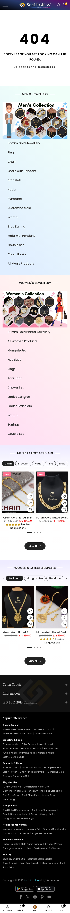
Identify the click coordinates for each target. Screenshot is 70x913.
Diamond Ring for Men (14, 790)
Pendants (15, 199)
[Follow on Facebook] (21, 898)
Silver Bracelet (10, 863)
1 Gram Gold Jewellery (24, 143)
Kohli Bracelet (46, 744)
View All (33, 546)
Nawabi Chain (10, 733)
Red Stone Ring (54, 790)
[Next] (66, 578)
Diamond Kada (27, 752)
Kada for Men (51, 748)
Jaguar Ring (48, 795)
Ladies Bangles (19, 397)
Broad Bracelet (10, 748)
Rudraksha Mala (19, 208)
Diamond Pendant (31, 767)
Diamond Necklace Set (54, 829)
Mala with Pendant (21, 236)
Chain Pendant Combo (32, 771)
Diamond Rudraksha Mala (16, 776)
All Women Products (22, 341)
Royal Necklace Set (42, 833)
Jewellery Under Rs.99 (14, 858)
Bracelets (15, 180)
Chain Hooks (17, 254)
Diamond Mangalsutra (43, 814)
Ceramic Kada (46, 752)
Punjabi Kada (10, 752)
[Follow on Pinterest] (42, 898)
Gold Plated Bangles (31, 844)
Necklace (14, 360)
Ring (11, 152)
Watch (13, 217)
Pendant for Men (11, 767)
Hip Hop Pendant (52, 767)
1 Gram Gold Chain (42, 729)
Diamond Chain (43, 733)
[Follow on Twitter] (28, 898)
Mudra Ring (9, 799)
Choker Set (16, 387)
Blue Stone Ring (11, 795)
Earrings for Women (13, 848)
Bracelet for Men (11, 744)
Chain (12, 162)
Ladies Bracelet (11, 844)
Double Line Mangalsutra (15, 814)
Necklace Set (33, 829)
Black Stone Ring (30, 795)
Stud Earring (16, 226)
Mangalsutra (17, 350)
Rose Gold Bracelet (30, 863)
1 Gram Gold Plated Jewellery (29, 332)
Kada (12, 189)
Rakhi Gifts (8, 867)
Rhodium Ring (36, 790)
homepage (46, 67)
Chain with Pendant (22, 171)
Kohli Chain (26, 733)
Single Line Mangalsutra (44, 810)
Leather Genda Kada (13, 756)
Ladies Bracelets (20, 406)
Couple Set (16, 245)
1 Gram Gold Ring (12, 786)
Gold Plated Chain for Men (16, 729)
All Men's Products (21, 263)
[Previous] (4, 578)
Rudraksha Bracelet (31, 748)
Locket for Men (10, 771)
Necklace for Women (13, 829)
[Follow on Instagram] (35, 898)
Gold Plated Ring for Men (36, 786)
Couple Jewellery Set (52, 863)
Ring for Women (53, 844)
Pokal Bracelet (29, 744)
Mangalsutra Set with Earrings (18, 818)
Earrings (13, 424)
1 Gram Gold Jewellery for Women (43, 848)
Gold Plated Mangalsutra (16, 810)
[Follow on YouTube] (49, 898)
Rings (11, 369)
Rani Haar (15, 378)
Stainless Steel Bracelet (40, 858)
